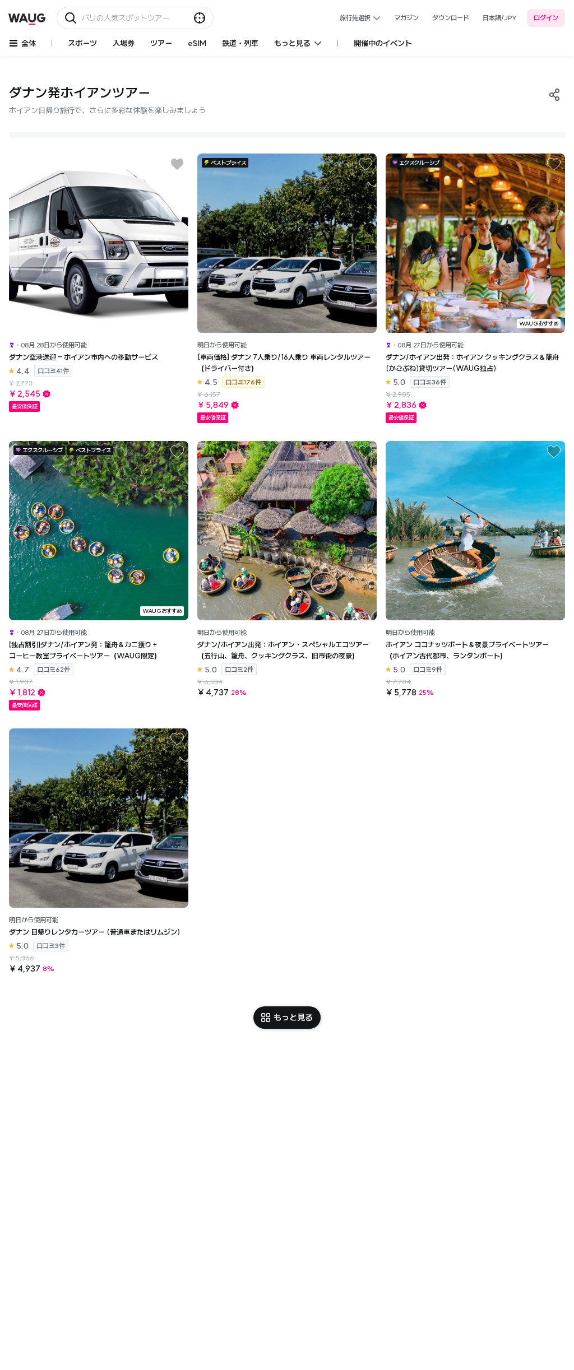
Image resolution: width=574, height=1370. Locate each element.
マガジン (406, 17)
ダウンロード (450, 17)
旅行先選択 (355, 17)
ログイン (546, 17)
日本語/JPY (500, 17)
